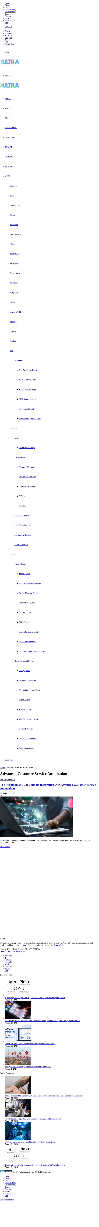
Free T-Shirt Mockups (22, 525)
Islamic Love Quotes (27, 603)
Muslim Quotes (25, 612)
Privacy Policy (10, 12)
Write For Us (10, 20)
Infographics (14, 263)
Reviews (13, 215)
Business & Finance (7, 780)
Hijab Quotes (24, 622)
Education (13, 186)
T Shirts (22, 496)
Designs (13, 331)
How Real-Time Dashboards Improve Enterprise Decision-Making (30, 1044)
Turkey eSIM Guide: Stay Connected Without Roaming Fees (28, 1067)
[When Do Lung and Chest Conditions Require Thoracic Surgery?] (18, 1140)
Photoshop (14, 283)
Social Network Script (27, 380)
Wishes (12, 244)
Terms (7, 14)
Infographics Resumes (22, 535)
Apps (7, 118)
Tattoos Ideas (15, 273)
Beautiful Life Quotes (27, 680)
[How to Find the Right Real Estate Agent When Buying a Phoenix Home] (18, 1117)
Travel (8, 147)
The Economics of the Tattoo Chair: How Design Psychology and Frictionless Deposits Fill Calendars (43, 1096)
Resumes (22, 506)
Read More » (5, 847)
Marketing (11, 128)
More (8, 176)
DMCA (8, 7)
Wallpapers (14, 292)
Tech (7, 108)
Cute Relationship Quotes (29, 719)
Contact (8, 16)
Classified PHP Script (27, 389)
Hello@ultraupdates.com (16, 951)
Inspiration (14, 225)
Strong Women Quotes (28, 738)
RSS (6, 23)
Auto (12, 196)
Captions (13, 341)
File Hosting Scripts (26, 409)
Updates (9, 157)
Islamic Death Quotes (27, 642)
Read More (58, 945)
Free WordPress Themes (28, 370)
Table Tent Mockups (27, 486)
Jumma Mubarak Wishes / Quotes (32, 651)
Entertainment (15, 205)
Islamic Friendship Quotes (29, 632)
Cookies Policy (10, 9)
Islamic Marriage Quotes (28, 593)
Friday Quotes (24, 671)
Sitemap (8, 18)
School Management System (30, 419)
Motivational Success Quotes (30, 690)
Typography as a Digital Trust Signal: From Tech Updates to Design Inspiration (35, 998)
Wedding (13, 322)
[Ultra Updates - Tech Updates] (18, 64)
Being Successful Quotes (24, 661)
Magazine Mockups (26, 467)
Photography (14, 254)
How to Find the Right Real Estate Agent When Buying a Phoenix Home (33, 1119)
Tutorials (13, 302)
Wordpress (18, 360)
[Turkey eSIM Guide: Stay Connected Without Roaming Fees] (18, 1065)
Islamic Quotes (20, 564)
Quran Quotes (24, 574)
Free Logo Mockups (27, 448)
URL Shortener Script (27, 399)
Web (11, 351)
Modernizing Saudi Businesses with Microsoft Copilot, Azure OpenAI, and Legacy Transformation (42, 1021)
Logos (16, 438)
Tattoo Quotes (24, 700)
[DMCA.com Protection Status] (6, 1172)
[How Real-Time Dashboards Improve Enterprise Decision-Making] (18, 1041)
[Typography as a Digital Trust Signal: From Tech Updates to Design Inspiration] (18, 995)
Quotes (12, 554)
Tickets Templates (21, 545)
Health (9, 166)
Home (7, 3)
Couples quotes (25, 709)
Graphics (13, 428)
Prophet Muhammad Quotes (30, 583)
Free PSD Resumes (21, 515)
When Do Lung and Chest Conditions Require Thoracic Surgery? (30, 1142)
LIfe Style (10, 137)
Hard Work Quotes (26, 748)
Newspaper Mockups (27, 477)
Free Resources (15, 234)
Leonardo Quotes (26, 729)
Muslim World (15, 312)
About (7, 5)
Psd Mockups (19, 457)
